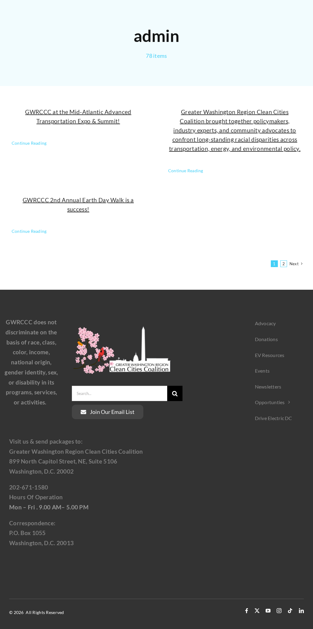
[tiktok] (290, 610)
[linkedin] (301, 610)
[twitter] (257, 610)
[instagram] (279, 610)
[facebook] (246, 610)
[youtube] (268, 610)
